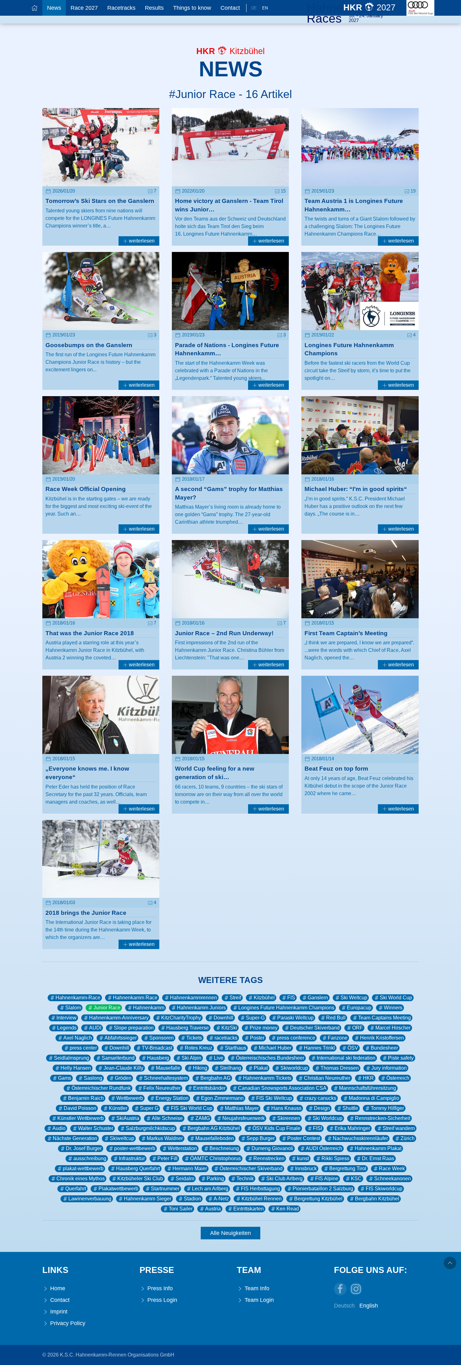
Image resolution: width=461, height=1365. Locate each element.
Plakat (261, 1068)
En (265, 8)
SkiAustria (127, 1118)
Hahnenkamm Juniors (201, 1007)
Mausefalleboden (214, 1138)
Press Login (161, 1300)
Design (322, 1108)
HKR (368, 1078)
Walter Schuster (95, 1128)
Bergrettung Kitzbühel (318, 1198)
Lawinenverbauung (89, 1198)
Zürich (407, 1138)
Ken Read (287, 1208)
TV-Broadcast (157, 1048)
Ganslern (318, 997)
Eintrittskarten (248, 1208)
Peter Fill (167, 1158)
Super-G (255, 1017)
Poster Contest (303, 1138)
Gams (64, 1078)
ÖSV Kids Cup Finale (276, 1128)
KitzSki (229, 1027)
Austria (213, 1208)
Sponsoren (161, 1037)
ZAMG (202, 1118)
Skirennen (288, 1118)
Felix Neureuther (162, 1088)
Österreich (397, 1078)
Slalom (73, 1007)
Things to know (192, 8)
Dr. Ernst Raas (378, 1158)
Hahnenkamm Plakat (378, 1148)
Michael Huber (275, 1048)
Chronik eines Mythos (80, 1178)
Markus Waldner (165, 1138)
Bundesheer (384, 1048)
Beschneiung (224, 1148)
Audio (59, 1128)
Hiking (200, 1068)
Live (218, 1058)
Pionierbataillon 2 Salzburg (323, 1188)
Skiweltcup (122, 1138)
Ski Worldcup (327, 1118)
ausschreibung (89, 1158)
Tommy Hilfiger (387, 1108)
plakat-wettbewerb (83, 1168)
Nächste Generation (75, 1138)
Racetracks (121, 8)
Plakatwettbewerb (118, 1188)
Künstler (118, 1108)
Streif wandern (399, 1128)
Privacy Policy (67, 1323)
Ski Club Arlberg (284, 1178)
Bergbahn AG (215, 1078)
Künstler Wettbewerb (80, 1118)
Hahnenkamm (148, 1007)
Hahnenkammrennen (193, 997)
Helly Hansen (76, 1068)
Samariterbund (118, 1058)
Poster (257, 1037)
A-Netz (221, 1198)
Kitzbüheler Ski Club (140, 1178)
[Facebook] (340, 1289)
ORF (357, 1027)
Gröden (123, 1078)
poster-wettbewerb (134, 1148)
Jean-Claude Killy (123, 1068)
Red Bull (336, 1017)
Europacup (359, 1007)
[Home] (34, 8)
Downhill (223, 1017)
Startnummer (165, 1188)
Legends (67, 1027)
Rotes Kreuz (198, 1048)
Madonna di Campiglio (374, 1098)
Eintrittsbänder (209, 1088)
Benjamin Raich (86, 1098)
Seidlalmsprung (71, 1058)
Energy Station (172, 1098)
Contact (230, 8)
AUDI (95, 1027)
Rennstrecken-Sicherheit (382, 1118)
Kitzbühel (264, 997)
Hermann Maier (189, 1168)
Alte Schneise (167, 1118)
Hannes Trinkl (319, 1048)
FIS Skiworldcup (384, 1188)
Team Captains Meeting (384, 1017)
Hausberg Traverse (187, 1027)
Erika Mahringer (352, 1128)
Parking (215, 1178)
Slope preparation (134, 1027)
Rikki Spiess (335, 1158)
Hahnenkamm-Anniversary (119, 1017)
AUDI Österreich (324, 1148)
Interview (66, 1017)
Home (57, 1288)
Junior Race (106, 1007)
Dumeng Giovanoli (272, 1148)
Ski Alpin (191, 1058)
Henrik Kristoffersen (382, 1037)
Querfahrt (75, 1188)
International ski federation (346, 1058)
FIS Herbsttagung (260, 1188)
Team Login (258, 1300)
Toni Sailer (181, 1208)
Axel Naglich (77, 1037)
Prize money (264, 1027)
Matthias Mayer (242, 1108)
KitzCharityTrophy (181, 1017)
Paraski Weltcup (295, 1017)
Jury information (389, 1068)
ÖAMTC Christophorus (215, 1158)
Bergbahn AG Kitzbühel (214, 1128)
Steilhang (230, 1068)
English (368, 1305)
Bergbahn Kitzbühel (377, 1198)
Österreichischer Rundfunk (101, 1088)
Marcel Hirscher (393, 1027)
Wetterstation (182, 1148)
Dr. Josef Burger (84, 1148)
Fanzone (337, 1037)
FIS (291, 997)
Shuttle (350, 1108)
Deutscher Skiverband (315, 1027)
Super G (149, 1108)
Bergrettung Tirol (347, 1168)
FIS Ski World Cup (191, 1108)
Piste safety (401, 1058)
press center (83, 1048)
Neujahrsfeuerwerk (243, 1118)
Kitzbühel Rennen (261, 1198)
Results (154, 8)
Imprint (58, 1311)
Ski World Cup (396, 997)
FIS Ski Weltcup (274, 1098)
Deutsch (344, 1305)
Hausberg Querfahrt (138, 1168)
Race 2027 (84, 8)
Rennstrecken (268, 1158)
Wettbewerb (129, 1098)
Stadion (192, 1198)
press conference (296, 1037)
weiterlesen (141, 240)
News (54, 8)
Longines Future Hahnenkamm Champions (286, 1007)
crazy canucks (320, 1098)
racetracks (226, 1037)
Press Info (159, 1288)
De (254, 8)
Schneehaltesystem (166, 1078)
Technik (245, 1178)
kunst (303, 1158)
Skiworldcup (294, 1068)
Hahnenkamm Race (135, 997)
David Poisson (80, 1108)
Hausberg (158, 1058)
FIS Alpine (326, 1178)
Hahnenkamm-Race (78, 997)
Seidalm (185, 1178)
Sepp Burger (260, 1138)
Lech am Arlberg (210, 1188)
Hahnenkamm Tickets (267, 1078)
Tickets (194, 1037)
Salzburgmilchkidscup (150, 1128)
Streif (235, 997)
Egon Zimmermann (222, 1098)
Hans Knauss (286, 1108)
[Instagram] (356, 1289)
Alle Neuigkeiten (230, 1233)
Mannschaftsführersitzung (367, 1088)
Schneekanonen (392, 1178)
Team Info (256, 1288)
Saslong (93, 1078)
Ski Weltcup (354, 997)
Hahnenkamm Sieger (147, 1198)
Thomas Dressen (340, 1068)
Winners (393, 1007)
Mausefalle (168, 1068)
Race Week (392, 1168)
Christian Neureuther (327, 1078)
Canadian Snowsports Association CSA (282, 1088)
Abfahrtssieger (120, 1037)
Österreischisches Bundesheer (270, 1058)
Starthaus (235, 1048)
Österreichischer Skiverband (251, 1168)
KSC (356, 1178)
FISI (317, 1128)
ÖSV (352, 1048)
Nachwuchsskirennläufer (360, 1138)
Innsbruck (306, 1168)
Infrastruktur (132, 1158)
